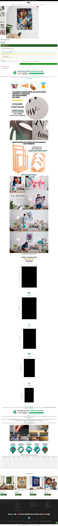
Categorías (13, 4)
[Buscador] (1, 2)
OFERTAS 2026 (19, 4)
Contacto (31, 507)
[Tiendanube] (29, 522)
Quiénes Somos (24, 4)
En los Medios (36, 4)
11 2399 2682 (47, 504)
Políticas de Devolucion (33, 504)
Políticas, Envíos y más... (42, 4)
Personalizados (30, 4)
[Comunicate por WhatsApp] (56, 523)
